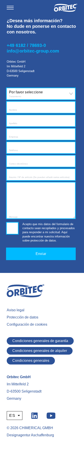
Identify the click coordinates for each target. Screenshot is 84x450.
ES (12, 415)
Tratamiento (15, 96)
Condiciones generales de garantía (40, 341)
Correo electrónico (18, 163)
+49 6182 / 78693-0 (26, 45)
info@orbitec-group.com (33, 50)
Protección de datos (22, 317)
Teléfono (13, 150)
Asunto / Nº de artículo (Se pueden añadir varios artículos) (39, 177)
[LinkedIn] (34, 415)
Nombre (13, 110)
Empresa (13, 137)
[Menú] (10, 7)
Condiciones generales (30, 360)
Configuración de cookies (27, 324)
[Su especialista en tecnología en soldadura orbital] (65, 8)
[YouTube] (51, 415)
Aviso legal (15, 310)
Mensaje (13, 217)
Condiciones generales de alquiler (39, 351)
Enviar (41, 254)
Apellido (13, 123)
